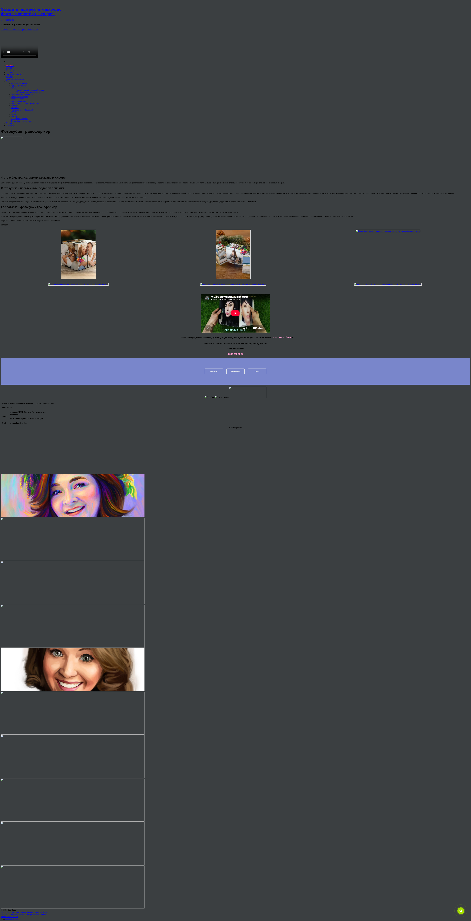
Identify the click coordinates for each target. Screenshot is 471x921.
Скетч (13, 114)
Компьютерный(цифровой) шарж (30, 90)
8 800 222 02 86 (7, 20)
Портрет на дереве (18, 85)
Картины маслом (18, 99)
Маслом (9, 77)
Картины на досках (19, 83)
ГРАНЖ (14, 105)
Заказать (213, 371)
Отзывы (9, 72)
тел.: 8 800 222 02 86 (9, 917)
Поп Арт (14, 116)
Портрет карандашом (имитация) (25, 103)
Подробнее (235, 371)
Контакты (10, 125)
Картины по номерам (15, 79)
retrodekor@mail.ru (12, 919)
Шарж (13, 88)
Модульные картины (19, 119)
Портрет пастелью (18, 101)
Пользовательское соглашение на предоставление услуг (24, 912)
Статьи (9, 123)
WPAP (13, 112)
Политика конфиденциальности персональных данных (24, 914)
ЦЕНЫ (9, 68)
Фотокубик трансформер (21, 121)
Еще (7, 81)
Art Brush (15, 108)
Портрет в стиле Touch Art (22, 110)
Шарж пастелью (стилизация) (28, 92)
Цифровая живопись (19, 97)
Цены (257, 371)
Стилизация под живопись (22, 94)
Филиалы (10, 70)
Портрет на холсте (13, 74)
